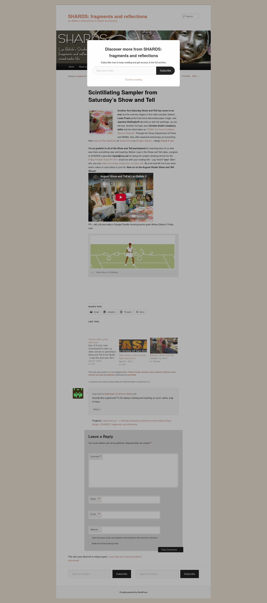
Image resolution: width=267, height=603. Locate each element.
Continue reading (133, 79)
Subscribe (165, 70)
